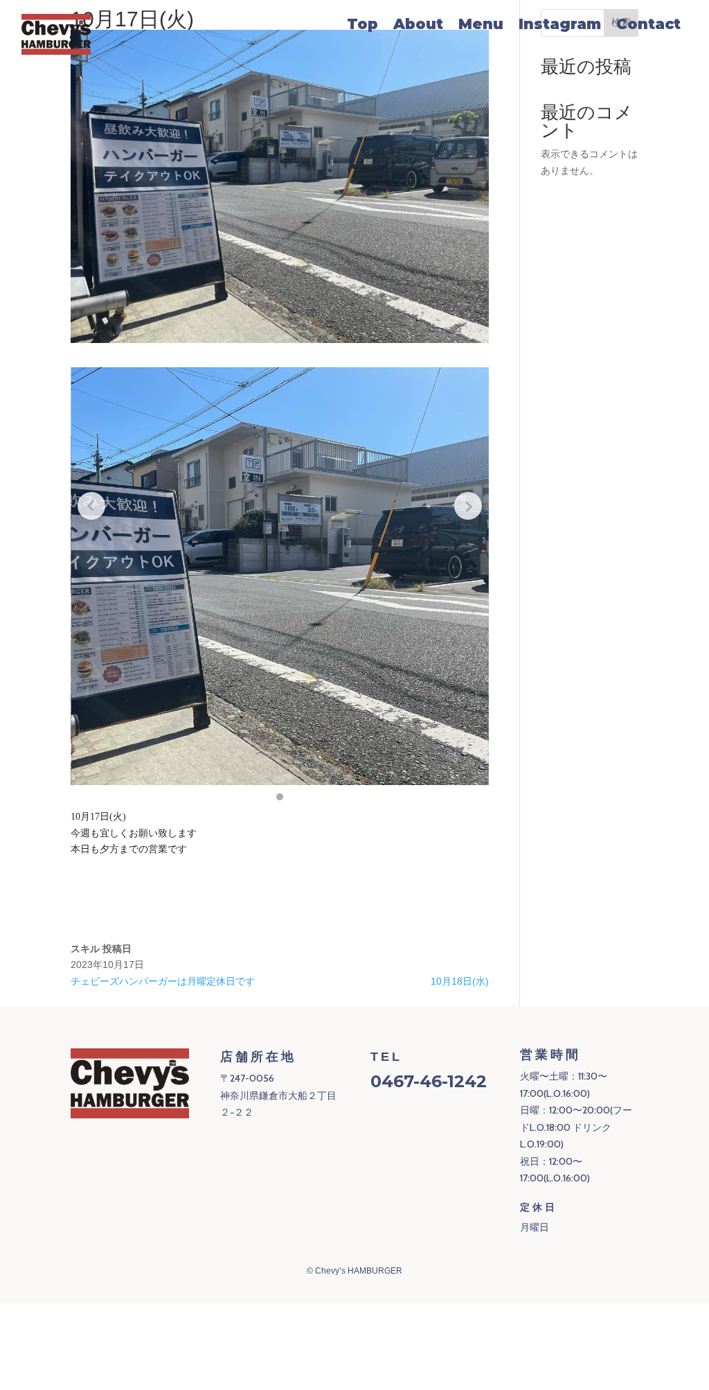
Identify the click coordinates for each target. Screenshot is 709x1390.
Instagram (560, 26)
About (418, 26)
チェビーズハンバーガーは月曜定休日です (163, 981)
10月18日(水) (460, 981)
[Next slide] (468, 506)
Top (362, 26)
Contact (648, 26)
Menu (480, 26)
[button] (279, 796)
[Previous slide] (91, 506)
